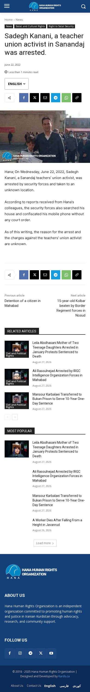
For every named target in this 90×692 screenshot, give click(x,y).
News (19, 20)
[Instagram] (20, 653)
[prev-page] (7, 417)
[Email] (45, 97)
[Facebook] (23, 97)
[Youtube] (51, 653)
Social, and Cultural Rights (30, 26)
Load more (43, 543)
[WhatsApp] (66, 97)
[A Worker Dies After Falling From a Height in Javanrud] (17, 526)
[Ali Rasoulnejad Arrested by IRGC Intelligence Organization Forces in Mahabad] (17, 377)
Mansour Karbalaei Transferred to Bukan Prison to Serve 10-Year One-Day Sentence (59, 399)
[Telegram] (55, 97)
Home (9, 20)
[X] (34, 97)
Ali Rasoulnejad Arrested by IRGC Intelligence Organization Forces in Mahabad (57, 375)
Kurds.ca (64, 676)
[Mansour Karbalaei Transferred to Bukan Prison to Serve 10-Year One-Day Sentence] (17, 400)
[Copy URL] (76, 97)
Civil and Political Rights (16, 354)
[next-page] (15, 417)
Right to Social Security (61, 26)
